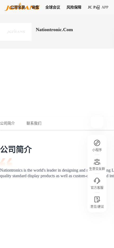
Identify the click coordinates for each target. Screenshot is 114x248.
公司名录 (17, 7)
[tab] (10, 123)
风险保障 (74, 7)
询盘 (35, 7)
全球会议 (52, 7)
